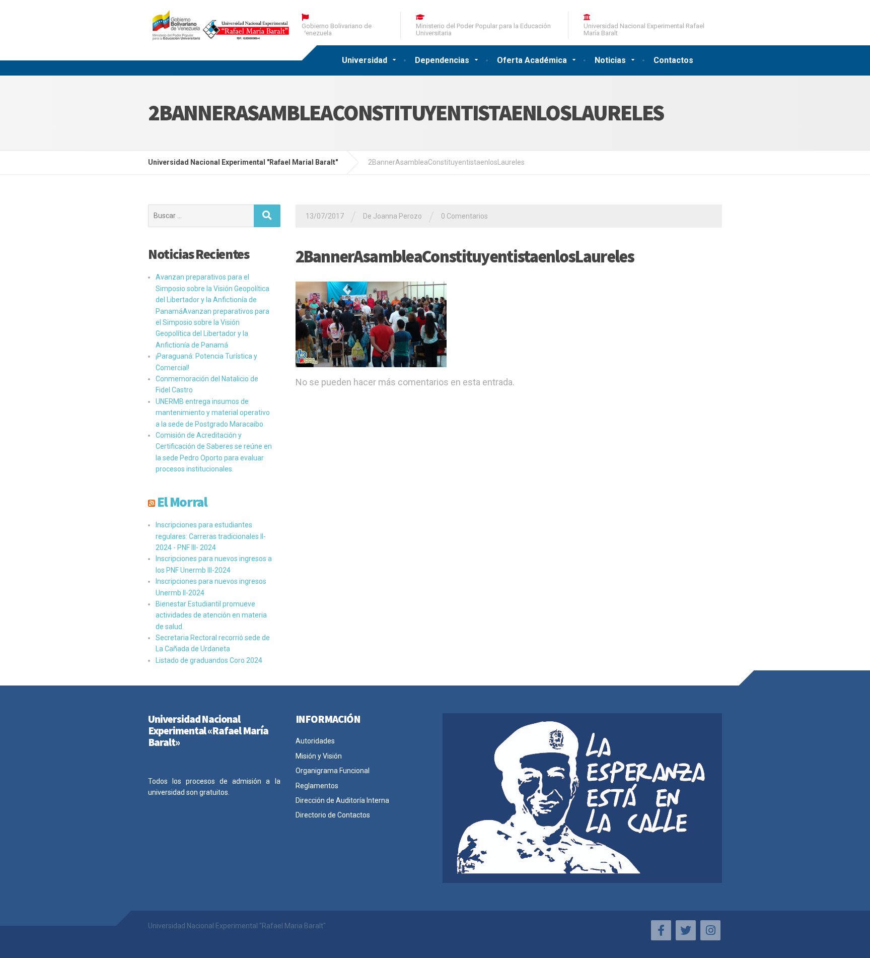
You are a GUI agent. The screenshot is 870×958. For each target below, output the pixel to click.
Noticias (610, 60)
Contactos (673, 60)
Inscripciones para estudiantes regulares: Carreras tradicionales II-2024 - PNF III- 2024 (211, 536)
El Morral (182, 501)
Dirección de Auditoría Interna (342, 800)
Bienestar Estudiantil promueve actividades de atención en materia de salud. (211, 615)
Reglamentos (317, 786)
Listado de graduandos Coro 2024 (209, 660)
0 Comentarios (464, 216)
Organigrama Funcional (333, 771)
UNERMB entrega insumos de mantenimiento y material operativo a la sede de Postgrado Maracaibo (213, 412)
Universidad (364, 60)
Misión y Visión (319, 756)
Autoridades (315, 741)
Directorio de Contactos (333, 815)
